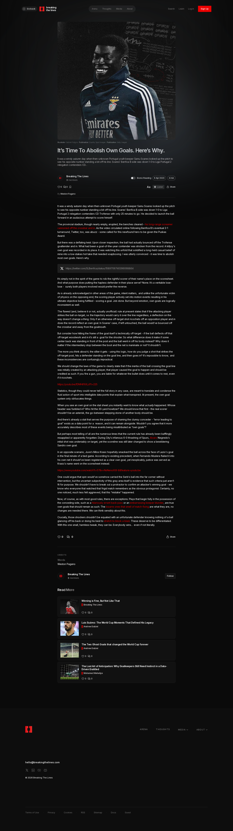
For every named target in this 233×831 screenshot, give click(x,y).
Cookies (68, 812)
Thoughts (106, 8)
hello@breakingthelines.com (42, 762)
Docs (113, 812)
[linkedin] (33, 770)
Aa (148, 187)
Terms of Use (32, 812)
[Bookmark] (70, 187)
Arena (94, 8)
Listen (160, 187)
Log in (191, 8)
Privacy (51, 812)
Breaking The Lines (77, 176)
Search (171, 8)
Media (119, 8)
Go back (31, 8)
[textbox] (116, 365)
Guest (128, 812)
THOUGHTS (163, 729)
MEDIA (182, 729)
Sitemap (98, 812)
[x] (27, 770)
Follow (170, 576)
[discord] (45, 770)
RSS (83, 812)
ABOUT (200, 729)
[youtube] (39, 770)
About (130, 8)
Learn (181, 8)
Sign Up (205, 8)
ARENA (144, 729)
